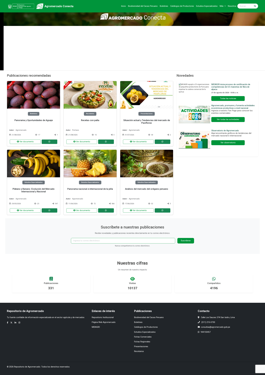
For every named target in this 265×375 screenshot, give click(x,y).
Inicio (123, 6)
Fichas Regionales (142, 342)
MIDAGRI (96, 327)
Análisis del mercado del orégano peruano (146, 189)
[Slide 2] (125, 66)
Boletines (164, 6)
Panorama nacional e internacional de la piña (90, 189)
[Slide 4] (135, 66)
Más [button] (222, 6)
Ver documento (26, 141)
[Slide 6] (145, 66)
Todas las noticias (228, 98)
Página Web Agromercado (104, 322)
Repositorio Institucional (103, 317)
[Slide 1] (120, 66)
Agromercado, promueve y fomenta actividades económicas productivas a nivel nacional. (233, 106)
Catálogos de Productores (182, 6)
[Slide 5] (140, 66)
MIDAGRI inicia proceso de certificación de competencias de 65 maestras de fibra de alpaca (230, 87)
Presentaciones (141, 346)
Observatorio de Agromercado (225, 130)
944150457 (206, 332)
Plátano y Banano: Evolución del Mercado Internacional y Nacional (34, 190)
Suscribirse (186, 240)
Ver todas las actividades (228, 119)
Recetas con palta (90, 120)
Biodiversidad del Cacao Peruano (143, 6)
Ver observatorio (228, 142)
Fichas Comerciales (143, 337)
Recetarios (139, 351)
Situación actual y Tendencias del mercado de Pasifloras (146, 121)
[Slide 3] (130, 66)
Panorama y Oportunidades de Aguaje (33, 120)
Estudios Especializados (207, 6)
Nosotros (232, 6)
